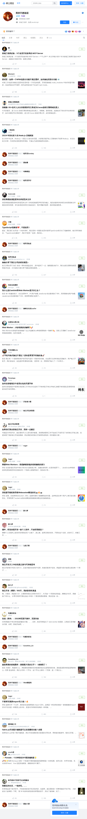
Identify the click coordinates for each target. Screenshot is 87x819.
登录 (79, 3)
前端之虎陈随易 (13, 102)
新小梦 (25, 511)
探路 (9, 559)
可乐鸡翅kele (13, 350)
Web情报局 (27, 683)
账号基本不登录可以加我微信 (18, 780)
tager (25, 446)
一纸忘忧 (11, 130)
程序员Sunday (28, 153)
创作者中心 (65, 3)
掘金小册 (26, 804)
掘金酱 (25, 162)
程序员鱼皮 (27, 243)
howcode (11, 194)
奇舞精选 (26, 171)
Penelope (11, 378)
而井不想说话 (6, 42)
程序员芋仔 (27, 180)
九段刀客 (26, 546)
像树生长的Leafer (29, 308)
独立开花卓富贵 (28, 411)
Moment (11, 74)
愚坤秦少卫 (12, 724)
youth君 (11, 752)
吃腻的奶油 (12, 613)
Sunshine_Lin (28, 646)
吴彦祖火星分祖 (13, 322)
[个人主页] (83, 13)
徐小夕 (10, 585)
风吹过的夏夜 (13, 285)
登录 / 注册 (64, 813)
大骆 (9, 222)
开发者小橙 (27, 402)
